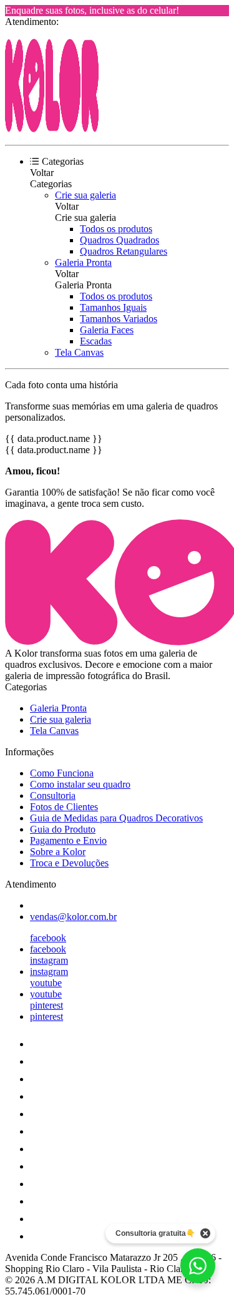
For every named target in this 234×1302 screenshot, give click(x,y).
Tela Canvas (79, 352)
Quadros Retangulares (123, 251)
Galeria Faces (107, 330)
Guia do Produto (62, 829)
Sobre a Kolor (57, 851)
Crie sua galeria (85, 195)
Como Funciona (62, 773)
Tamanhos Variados (118, 318)
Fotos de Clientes (64, 806)
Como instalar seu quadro (80, 784)
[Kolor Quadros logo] (52, 129)
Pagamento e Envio (68, 840)
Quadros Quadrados (119, 240)
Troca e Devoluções (69, 863)
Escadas (96, 341)
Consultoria (53, 795)
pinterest (46, 1005)
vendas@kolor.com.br (73, 916)
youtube (46, 982)
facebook (48, 937)
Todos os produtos (116, 228)
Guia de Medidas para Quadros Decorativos (116, 818)
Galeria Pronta (83, 262)
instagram (49, 960)
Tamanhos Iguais (113, 307)
